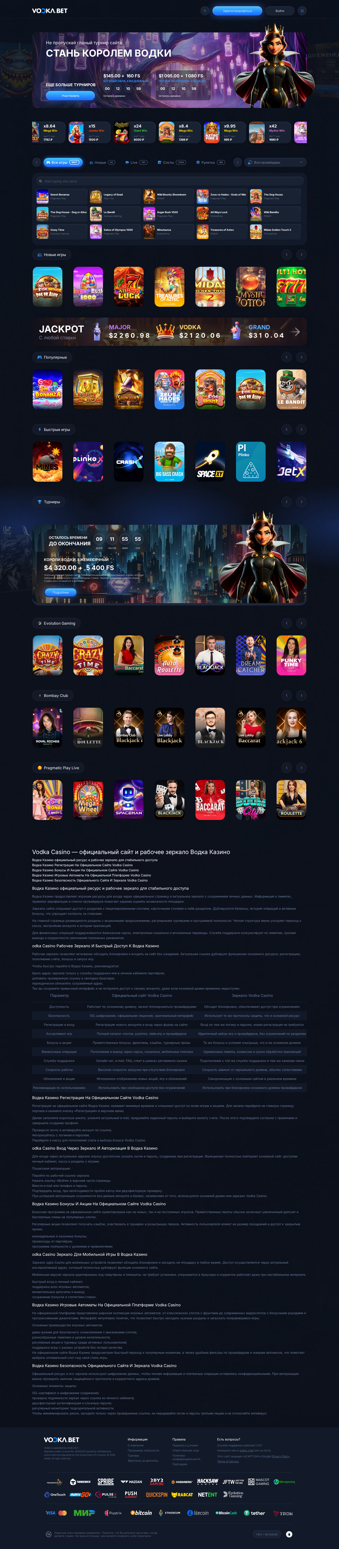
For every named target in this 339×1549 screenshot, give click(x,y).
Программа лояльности (143, 1450)
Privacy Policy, (281, 1456)
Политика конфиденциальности (186, 1457)
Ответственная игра (185, 1450)
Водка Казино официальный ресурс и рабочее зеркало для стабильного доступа (95, 860)
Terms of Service (228, 1461)
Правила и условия (185, 1445)
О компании (136, 1445)
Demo (47, 309)
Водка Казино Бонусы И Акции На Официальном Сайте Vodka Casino (85, 870)
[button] (36, 162)
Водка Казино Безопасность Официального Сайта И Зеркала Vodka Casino (90, 880)
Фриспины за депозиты (143, 1460)
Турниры (133, 1455)
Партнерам (179, 1464)
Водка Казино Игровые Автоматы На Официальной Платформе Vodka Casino (91, 875)
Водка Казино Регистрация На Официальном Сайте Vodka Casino (82, 865)
